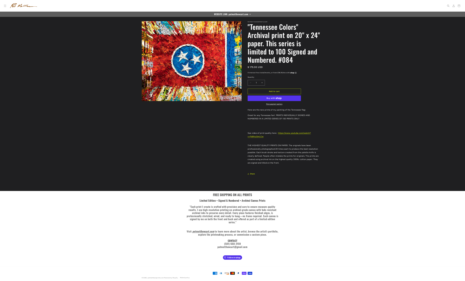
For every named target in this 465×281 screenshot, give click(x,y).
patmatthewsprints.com (156, 278)
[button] (5, 5)
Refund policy (185, 277)
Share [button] (252, 174)
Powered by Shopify (171, 278)
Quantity (251, 77)
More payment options (274, 104)
